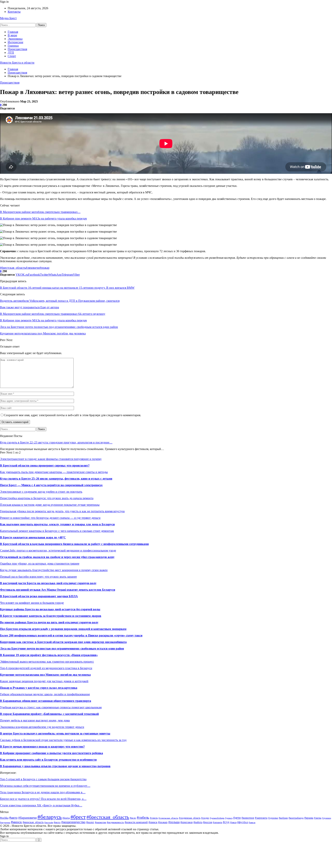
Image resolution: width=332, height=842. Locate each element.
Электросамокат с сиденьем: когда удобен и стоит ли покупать (41, 491)
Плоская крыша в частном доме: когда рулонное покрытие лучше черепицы (50, 504)
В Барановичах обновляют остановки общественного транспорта (45, 700)
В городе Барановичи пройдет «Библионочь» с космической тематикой (49, 714)
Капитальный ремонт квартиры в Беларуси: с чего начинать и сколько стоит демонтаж (57, 530)
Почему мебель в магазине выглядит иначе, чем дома (35, 720)
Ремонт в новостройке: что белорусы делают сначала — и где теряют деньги (50, 517)
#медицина (5, 822)
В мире (12, 35)
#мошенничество (73, 822)
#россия (207, 822)
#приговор (186, 822)
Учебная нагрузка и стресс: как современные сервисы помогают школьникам (51, 707)
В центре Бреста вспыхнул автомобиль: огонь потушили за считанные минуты (55, 733)
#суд (226, 822)
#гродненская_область (189, 818)
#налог (90, 822)
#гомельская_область (168, 818)
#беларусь (49, 817)
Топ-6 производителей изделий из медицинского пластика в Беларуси (46, 668)
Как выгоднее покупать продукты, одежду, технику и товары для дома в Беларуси (57, 524)
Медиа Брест (8, 18)
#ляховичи (33, 267)
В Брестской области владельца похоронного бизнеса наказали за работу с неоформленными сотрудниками (74, 544)
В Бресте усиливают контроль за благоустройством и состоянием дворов (50, 615)
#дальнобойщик (217, 818)
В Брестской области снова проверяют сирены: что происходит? (45, 465)
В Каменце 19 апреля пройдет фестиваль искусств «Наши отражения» (49, 655)
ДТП (11, 52)
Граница (13, 45)
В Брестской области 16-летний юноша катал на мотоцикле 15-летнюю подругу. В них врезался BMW (67, 287)
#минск (16, 822)
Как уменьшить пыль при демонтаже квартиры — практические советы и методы (54, 472)
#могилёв (48, 822)
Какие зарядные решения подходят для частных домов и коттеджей (44, 681)
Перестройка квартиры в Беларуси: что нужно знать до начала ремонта (46, 498)
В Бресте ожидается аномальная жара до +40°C (33, 537)
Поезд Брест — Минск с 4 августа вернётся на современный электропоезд (51, 485)
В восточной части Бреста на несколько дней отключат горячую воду (48, 583)
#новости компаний (136, 822)
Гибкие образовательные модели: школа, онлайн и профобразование (45, 694)
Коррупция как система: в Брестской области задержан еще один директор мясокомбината (63, 642)
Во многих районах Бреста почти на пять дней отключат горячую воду (49, 622)
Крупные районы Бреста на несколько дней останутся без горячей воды (50, 609)
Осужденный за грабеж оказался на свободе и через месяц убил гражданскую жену (57, 557)
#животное (248, 817)
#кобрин (283, 817)
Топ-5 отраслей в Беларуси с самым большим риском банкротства (43, 779)
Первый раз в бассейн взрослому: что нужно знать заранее (38, 576)
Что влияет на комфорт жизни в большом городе (32, 602)
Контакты (14, 11)
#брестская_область (13, 267)
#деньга (228, 818)
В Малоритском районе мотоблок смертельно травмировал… (40, 212)
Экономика (15, 38)
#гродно (205, 818)
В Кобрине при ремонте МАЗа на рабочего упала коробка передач (43, 218)
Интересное (15, 42)
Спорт (12, 56)
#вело (133, 818)
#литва (317, 818)
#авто (13, 818)
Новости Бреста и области (17, 62)
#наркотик (100, 822)
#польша (174, 822)
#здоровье (273, 818)
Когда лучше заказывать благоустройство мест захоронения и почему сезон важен (54, 570)
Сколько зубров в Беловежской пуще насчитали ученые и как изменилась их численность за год (63, 740)
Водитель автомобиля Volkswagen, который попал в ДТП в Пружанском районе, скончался (60, 300)
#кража (308, 817)
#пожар (44, 267)
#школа (252, 822)
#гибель (143, 817)
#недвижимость (115, 822)
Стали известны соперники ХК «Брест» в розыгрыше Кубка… (41, 805)
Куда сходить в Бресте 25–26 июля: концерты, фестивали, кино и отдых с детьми (56, 478)
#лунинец (326, 818)
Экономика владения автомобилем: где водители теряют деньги (42, 727)
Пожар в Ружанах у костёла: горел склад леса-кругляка (38, 687)
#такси (233, 822)
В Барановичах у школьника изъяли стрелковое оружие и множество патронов (55, 766)
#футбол (242, 822)
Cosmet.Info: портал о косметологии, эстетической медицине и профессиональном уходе (58, 550)
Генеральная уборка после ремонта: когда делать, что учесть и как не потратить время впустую (62, 511)
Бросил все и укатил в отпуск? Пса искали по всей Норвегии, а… (43, 798)
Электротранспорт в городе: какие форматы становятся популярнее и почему (51, 459)
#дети (237, 817)
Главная (13, 31)
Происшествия (17, 49)
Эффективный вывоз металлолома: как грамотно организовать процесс (47, 661)
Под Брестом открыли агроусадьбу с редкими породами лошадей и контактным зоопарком (63, 629)
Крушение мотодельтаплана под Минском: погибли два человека (45, 674)
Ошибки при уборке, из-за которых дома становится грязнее (39, 563)
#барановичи (27, 818)
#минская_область (33, 822)
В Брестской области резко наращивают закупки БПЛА (39, 596)
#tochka (4, 817)
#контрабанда (296, 817)
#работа (197, 822)
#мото (57, 822)
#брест (78, 817)
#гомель (154, 818)
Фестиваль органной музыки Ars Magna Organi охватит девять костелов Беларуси (57, 589)
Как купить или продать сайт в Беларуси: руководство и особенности (48, 759)
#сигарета (217, 822)
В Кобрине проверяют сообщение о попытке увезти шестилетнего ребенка (51, 753)
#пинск (153, 822)
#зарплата (261, 817)
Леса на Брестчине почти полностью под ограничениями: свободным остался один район (62, 648)
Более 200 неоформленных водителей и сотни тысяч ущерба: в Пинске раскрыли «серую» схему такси (71, 635)
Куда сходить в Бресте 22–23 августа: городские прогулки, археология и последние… (56, 442)
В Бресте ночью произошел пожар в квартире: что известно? (42, 746)
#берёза (66, 818)
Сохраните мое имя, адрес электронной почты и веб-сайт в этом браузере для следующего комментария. (72, 415)
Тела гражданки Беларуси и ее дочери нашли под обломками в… (42, 792)
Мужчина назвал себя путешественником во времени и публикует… (45, 785)
